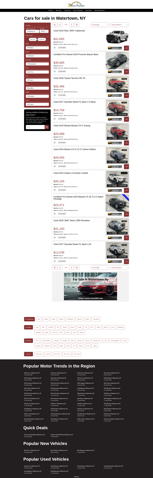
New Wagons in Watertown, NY (85, 451)
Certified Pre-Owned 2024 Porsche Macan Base (75, 54)
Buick (74, 332)
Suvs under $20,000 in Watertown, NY (34, 435)
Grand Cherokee (46, 340)
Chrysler (82, 332)
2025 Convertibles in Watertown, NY (114, 420)
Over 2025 (48, 354)
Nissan (105, 327)
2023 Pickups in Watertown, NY (32, 384)
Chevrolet (50, 327)
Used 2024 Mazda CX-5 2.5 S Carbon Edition (74, 149)
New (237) (32, 39)
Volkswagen (120, 327)
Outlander (46, 346)
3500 (68, 346)
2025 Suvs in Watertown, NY (85, 379)
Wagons (61, 319)
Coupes (87, 319)
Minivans (79, 319)
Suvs (39, 319)
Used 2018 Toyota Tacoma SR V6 (69, 78)
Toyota (98, 327)
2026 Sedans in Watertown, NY (112, 409)
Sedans (53, 319)
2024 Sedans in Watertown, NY (59, 409)
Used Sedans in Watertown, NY (85, 467)
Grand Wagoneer (115, 340)
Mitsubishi (38, 332)
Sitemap (76, 476)
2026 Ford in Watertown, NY (31, 414)
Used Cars (67, 10)
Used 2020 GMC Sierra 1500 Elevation (71, 220)
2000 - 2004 (77, 354)
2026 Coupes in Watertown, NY (85, 420)
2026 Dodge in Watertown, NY (85, 384)
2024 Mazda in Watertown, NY (85, 389)
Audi (112, 327)
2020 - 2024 (39, 354)
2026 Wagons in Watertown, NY (112, 399)
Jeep (37, 327)
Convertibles (96, 319)
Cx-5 (74, 346)
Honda (53, 332)
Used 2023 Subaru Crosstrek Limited (70, 173)
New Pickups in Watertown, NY (59, 451)
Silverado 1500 (96, 340)
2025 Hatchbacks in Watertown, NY (34, 420)
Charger (95, 346)
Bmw (68, 332)
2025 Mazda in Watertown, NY (112, 404)
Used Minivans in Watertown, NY (60, 472)
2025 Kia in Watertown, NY (84, 404)
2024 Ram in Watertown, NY (111, 394)
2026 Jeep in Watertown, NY (112, 374)
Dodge (79, 327)
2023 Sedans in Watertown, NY (59, 399)
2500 (72, 340)
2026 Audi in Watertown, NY (111, 414)
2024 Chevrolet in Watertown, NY (60, 384)
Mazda (72, 327)
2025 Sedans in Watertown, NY (85, 394)
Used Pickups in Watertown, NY (59, 467)
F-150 (105, 340)
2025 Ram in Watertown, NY (85, 409)
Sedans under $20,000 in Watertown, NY (62, 435)
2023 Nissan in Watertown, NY (112, 389)
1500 (37, 340)
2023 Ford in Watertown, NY (31, 404)
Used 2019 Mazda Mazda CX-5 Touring (71, 126)
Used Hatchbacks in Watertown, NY (113, 467)
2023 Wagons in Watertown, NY (59, 420)
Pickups (46, 319)
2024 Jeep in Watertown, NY (112, 384)
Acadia (81, 346)
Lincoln (61, 332)
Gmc (92, 327)
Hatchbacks (70, 319)
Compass (56, 340)
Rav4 (54, 346)
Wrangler (65, 340)
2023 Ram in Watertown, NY (85, 399)
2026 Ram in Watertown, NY (58, 379)
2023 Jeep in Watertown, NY (32, 389)
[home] (76, 4)
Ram (43, 327)
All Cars (51, 10)
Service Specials (78, 10)
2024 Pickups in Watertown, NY (112, 379)
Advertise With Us (99, 10)
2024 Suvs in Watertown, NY (32, 374)
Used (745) (41, 39)
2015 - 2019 (57, 354)
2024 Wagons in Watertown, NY (33, 409)
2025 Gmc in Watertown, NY (58, 404)
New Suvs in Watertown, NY (31, 451)
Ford (58, 327)
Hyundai (65, 327)
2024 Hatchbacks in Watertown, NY (60, 414)
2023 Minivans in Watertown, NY (86, 414)
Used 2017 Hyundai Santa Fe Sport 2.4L (72, 244)
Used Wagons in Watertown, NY (33, 472)
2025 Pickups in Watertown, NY (32, 394)
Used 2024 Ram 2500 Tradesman (69, 31)
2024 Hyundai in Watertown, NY (59, 389)
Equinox (87, 340)
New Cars (58, 10)
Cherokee (38, 346)
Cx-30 (87, 346)
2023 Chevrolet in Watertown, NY (60, 394)
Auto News (89, 10)
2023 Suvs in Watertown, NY (58, 374)
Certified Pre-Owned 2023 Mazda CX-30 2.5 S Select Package (78, 198)
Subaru (46, 332)
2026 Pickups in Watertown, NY (32, 379)
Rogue (61, 346)
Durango (79, 340)
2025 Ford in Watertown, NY (31, 399)
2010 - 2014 (67, 354)
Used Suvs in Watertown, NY (32, 467)
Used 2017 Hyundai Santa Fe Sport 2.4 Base (74, 102)
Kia (86, 327)
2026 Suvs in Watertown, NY (85, 374)
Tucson (125, 340)
